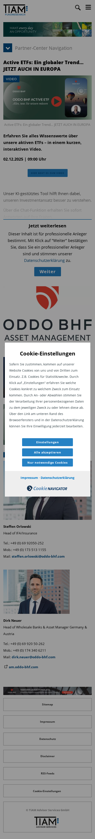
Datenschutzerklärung (57, 478)
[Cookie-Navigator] (47, 490)
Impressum (29, 478)
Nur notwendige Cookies (47, 463)
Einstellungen (47, 442)
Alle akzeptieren (47, 452)
